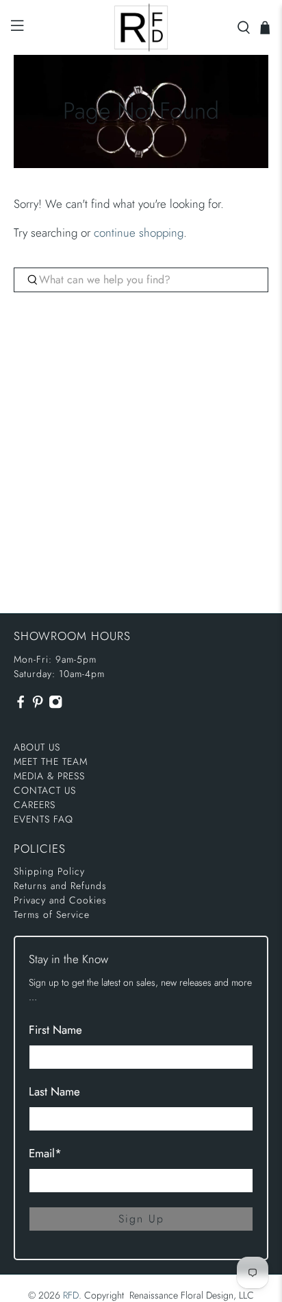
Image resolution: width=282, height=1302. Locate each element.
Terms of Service (52, 914)
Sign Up (141, 1219)
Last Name (54, 1091)
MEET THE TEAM (51, 761)
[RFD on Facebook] (20, 705)
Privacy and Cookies (60, 900)
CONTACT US (45, 790)
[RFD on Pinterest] (37, 705)
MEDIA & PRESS (49, 776)
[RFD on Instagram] (55, 705)
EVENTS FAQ (43, 819)
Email (45, 1153)
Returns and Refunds (60, 885)
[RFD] (141, 27)
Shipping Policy (49, 871)
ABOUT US (37, 747)
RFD (71, 1295)
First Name (55, 1029)
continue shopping (138, 232)
